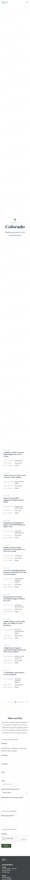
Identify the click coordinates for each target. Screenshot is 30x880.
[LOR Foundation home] (4, 2)
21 (23, 702)
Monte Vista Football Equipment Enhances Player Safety (13, 500)
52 (27, 702)
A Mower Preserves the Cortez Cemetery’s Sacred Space (14, 476)
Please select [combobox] (7, 792)
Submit (6, 845)
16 (11, 702)
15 (8, 702)
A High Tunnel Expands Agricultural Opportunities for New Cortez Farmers (14, 650)
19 (18, 702)
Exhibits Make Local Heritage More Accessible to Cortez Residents (14, 623)
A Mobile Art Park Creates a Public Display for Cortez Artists (13, 454)
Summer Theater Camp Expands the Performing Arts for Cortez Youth (14, 549)
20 (20, 702)
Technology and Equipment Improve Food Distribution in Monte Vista (14, 525)
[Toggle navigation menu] (27, 2)
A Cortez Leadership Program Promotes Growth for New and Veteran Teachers (14, 572)
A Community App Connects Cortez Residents (13, 673)
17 (13, 702)
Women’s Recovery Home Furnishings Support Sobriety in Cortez (14, 599)
